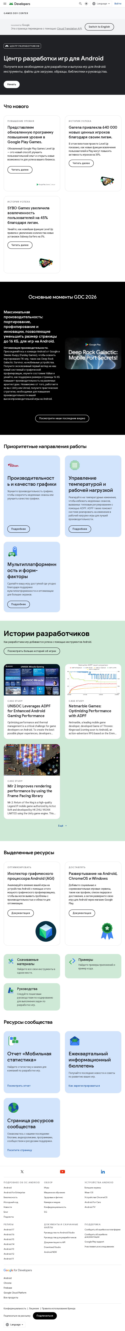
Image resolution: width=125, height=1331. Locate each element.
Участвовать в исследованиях (99, 1246)
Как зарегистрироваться (84, 1085)
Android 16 (9, 1234)
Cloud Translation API (69, 28)
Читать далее (20, 169)
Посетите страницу (19, 1150)
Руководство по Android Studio (59, 1232)
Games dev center (16, 13)
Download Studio (52, 1247)
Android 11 (9, 1258)
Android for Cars (93, 1202)
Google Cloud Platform (15, 1292)
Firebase (8, 1287)
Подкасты (9, 1216)
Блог (6, 1212)
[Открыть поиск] (80, 3)
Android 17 (9, 1229)
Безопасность (10, 1197)
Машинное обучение (54, 1192)
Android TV (90, 1207)
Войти (117, 3)
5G (45, 1212)
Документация (20, 913)
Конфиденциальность (55, 1207)
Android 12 (9, 1253)
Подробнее (18, 529)
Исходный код (11, 1202)
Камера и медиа (52, 1202)
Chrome (7, 1283)
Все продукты (11, 1297)
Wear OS (89, 1192)
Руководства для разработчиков (60, 1237)
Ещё (62, 825)
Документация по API (54, 1242)
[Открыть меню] (5, 3)
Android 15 (9, 1239)
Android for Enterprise (14, 1192)
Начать (11, 84)
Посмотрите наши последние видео (62, 418)
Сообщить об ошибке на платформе (102, 1229)
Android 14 (9, 1244)
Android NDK (50, 1252)
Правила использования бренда (58, 1308)
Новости (8, 1207)
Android (8, 1187)
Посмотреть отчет (18, 1085)
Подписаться (45, 1315)
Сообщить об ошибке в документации (96, 1235)
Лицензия (34, 1308)
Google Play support (94, 1241)
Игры (46, 1187)
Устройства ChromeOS (96, 1197)
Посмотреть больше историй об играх (32, 651)
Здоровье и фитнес (53, 1197)
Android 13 (9, 1249)
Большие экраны (93, 1187)
